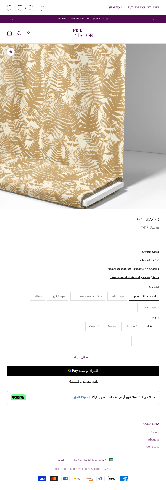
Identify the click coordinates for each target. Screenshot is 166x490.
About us (153, 439)
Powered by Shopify (88, 469)
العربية (60, 459)
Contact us (152, 446)
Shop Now (115, 7)
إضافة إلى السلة (83, 357)
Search (155, 432)
